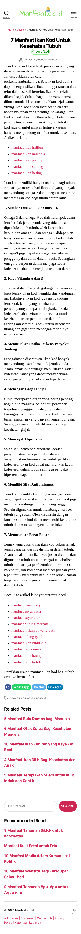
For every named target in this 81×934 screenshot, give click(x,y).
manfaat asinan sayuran (29, 605)
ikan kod (30, 697)
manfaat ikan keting (26, 173)
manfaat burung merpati (29, 624)
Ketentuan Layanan (28, 922)
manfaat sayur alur (25, 617)
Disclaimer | (29, 918)
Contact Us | (46, 918)
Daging (20, 29)
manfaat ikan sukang (27, 166)
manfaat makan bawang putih (33, 630)
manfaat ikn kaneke (26, 649)
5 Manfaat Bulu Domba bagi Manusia (37, 718)
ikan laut (41, 697)
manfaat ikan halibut (27, 147)
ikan (21, 697)
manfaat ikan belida (26, 662)
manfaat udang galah (27, 636)
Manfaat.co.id (24, 910)
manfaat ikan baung (26, 655)
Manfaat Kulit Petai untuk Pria (30, 845)
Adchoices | (12, 918)
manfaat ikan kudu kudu (30, 643)
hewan (14, 697)
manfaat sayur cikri (26, 611)
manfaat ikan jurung (26, 160)
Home (11, 29)
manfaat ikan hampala (28, 154)
